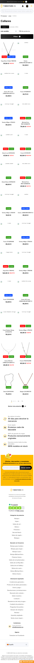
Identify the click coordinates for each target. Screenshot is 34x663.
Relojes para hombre (16, 546)
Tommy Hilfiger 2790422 (8, 122)
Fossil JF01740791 (25, 153)
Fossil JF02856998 (8, 241)
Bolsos (17, 527)
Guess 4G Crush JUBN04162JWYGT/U (8, 92)
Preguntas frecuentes (16, 607)
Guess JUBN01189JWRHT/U (25, 213)
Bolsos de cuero (17, 568)
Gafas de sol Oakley (16, 565)
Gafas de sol (16, 524)
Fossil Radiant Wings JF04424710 (8, 331)
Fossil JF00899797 (25, 92)
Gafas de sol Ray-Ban (16, 563)
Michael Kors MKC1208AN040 (25, 183)
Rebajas (16, 538)
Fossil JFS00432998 (25, 361)
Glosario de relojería (16, 610)
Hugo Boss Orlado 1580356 (8, 61)
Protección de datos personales (16, 585)
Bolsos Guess (17, 574)
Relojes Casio (16, 552)
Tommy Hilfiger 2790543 (25, 241)
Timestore (4, 15)
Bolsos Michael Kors (17, 571)
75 (22, 401)
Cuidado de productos (16, 604)
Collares (4, 27)
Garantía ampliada (16, 615)
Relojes (16, 519)
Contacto (16, 599)
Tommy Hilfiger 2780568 (25, 270)
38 (18, 401)
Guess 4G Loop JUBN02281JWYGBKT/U (25, 300)
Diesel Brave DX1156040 (8, 182)
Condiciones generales (17, 582)
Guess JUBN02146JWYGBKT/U (25, 62)
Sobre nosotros (16, 596)
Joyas (9, 15)
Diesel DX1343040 (8, 391)
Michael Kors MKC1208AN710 (25, 123)
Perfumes (17, 530)
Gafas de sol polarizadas (16, 560)
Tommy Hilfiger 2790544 (8, 213)
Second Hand (16, 532)
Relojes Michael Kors (16, 554)
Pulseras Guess (16, 557)
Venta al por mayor (16, 618)
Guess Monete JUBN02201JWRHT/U (8, 361)
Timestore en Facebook (16, 635)
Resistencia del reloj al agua (16, 601)
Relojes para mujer (16, 549)
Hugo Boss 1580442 (8, 270)
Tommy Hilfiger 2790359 (25, 330)
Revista (16, 613)
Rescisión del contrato (16, 593)
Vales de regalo (16, 535)
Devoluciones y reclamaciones (16, 590)
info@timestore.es (17, 627)
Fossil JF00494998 (8, 299)
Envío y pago (17, 588)
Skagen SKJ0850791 (25, 391)
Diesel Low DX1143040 (8, 153)
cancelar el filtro (14, 27)
